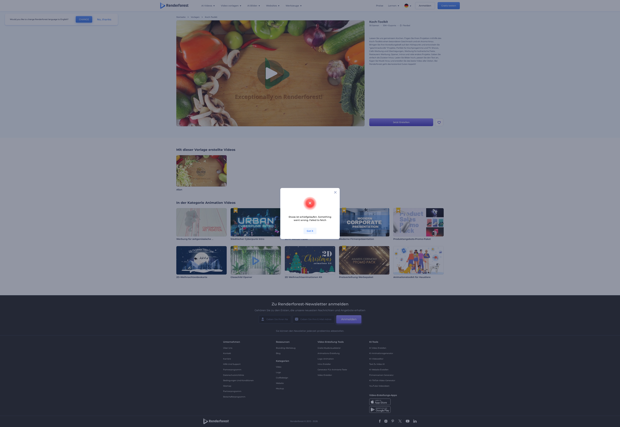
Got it (310, 230)
